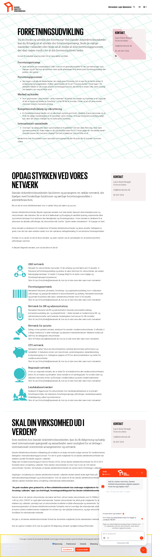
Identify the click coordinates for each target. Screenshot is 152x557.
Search (134, 7)
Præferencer (71, 544)
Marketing (94, 544)
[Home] (14, 7)
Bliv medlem (112, 7)
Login (120, 7)
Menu (139, 7)
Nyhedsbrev (127, 7)
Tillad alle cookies (82, 549)
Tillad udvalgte (67, 549)
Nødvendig (58, 544)
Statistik (83, 544)
